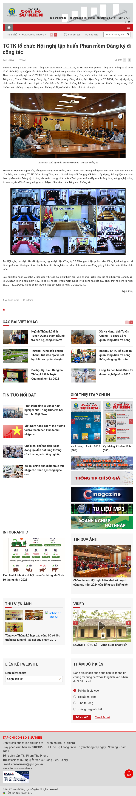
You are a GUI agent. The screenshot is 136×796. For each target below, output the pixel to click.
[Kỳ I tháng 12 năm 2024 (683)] (118, 422)
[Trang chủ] (9, 27)
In (29, 300)
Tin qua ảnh (85, 539)
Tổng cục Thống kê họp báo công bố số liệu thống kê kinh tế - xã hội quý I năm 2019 (32, 637)
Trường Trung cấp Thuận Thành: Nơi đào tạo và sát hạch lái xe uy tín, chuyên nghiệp (47, 355)
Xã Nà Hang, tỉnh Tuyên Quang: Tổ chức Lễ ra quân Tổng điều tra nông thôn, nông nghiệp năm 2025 (114, 336)
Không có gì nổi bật (90, 709)
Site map (93, 34)
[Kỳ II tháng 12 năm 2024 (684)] (86, 422)
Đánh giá (82, 717)
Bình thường (85, 703)
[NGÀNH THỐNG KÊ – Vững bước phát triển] (102, 626)
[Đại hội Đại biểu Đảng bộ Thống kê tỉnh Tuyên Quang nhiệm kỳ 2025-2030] (15, 375)
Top (129, 775)
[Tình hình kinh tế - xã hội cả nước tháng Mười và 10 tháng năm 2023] (34, 555)
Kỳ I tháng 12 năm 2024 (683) (117, 448)
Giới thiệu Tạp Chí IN (90, 395)
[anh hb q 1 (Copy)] (54, 615)
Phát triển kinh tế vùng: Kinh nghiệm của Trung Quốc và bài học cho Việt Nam (43, 410)
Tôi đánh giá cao (88, 690)
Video (78, 604)
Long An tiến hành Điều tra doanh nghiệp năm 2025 (116, 372)
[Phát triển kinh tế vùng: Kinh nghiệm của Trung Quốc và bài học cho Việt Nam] (13, 411)
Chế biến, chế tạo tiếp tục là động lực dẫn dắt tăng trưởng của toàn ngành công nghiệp (42, 450)
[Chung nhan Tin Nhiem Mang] (16, 776)
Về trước (11, 300)
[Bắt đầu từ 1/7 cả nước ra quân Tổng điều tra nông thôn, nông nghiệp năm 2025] (83, 356)
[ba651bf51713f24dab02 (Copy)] (14, 615)
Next (55, 35)
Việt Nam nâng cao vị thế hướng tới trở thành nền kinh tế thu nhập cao (44, 430)
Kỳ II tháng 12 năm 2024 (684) (85, 448)
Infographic (15, 532)
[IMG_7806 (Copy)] (14, 627)
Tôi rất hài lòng (87, 697)
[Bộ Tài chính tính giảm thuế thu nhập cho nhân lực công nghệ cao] (13, 471)
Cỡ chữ (118, 59)
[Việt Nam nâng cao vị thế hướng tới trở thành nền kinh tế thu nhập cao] (13, 431)
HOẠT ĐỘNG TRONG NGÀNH (37, 34)
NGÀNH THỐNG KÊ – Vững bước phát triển (100, 645)
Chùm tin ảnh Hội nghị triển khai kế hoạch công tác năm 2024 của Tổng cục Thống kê (100, 582)
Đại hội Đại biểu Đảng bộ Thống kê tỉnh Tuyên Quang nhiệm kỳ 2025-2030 (47, 374)
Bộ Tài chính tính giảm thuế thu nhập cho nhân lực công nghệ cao (44, 470)
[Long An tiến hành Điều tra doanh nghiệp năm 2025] (83, 375)
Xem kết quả (102, 717)
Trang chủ (11, 34)
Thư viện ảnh (18, 604)
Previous (51, 35)
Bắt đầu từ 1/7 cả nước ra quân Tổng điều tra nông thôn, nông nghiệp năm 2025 (115, 355)
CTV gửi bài (74, 34)
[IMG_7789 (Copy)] (34, 615)
